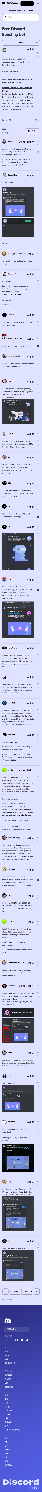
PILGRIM (11, 735)
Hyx (9, 1076)
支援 (6, 1399)
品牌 (6, 1383)
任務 (6, 1426)
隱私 (6, 1446)
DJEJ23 (10, 506)
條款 (6, 1442)
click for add (26, 815)
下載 (6, 1352)
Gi (9, 49)
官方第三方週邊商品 (12, 1430)
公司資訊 (8, 1465)
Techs (10, 381)
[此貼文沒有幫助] (38, 57)
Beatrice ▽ (12, 274)
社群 (6, 1418)
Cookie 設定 (9, 1450)
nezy (9, 457)
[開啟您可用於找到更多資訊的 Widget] (34, 1488)
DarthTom (11, 986)
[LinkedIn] (10, 120)
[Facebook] (3, 120)
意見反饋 (21, 11)
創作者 (7, 1414)
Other (30, 11)
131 (38, 120)
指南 (6, 1453)
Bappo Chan (12, 175)
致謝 (6, 1457)
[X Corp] (6, 120)
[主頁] (10, 4)
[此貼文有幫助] (38, 50)
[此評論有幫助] (38, 141)
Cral (9, 677)
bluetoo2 (11, 1122)
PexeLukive (12, 869)
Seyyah (10, 434)
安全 (6, 1403)
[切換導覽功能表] (38, 3)
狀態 (6, 1359)
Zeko (10, 895)
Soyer (10, 141)
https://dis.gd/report (13, 294)
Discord (12, 11)
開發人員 (8, 1422)
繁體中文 (11, 1329)
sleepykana (12, 315)
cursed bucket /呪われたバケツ (14, 339)
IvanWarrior (12, 648)
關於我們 (8, 1375)
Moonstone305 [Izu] (16, 962)
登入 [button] (27, 3)
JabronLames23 (14, 356)
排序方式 (32, 131)
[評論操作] (38, 152)
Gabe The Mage (14, 838)
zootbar (11, 770)
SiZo (9, 483)
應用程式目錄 (9, 1363)
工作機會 (8, 1379)
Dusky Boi (12, 579)
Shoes (10, 1052)
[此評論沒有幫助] (38, 148)
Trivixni (10, 1241)
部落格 (7, 1407)
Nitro (6, 1355)
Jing (9, 1181)
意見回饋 (8, 1411)
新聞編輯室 (8, 1387)
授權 (6, 1461)
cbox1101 (11, 703)
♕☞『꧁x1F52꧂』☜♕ (16, 253)
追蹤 (21, 42)
